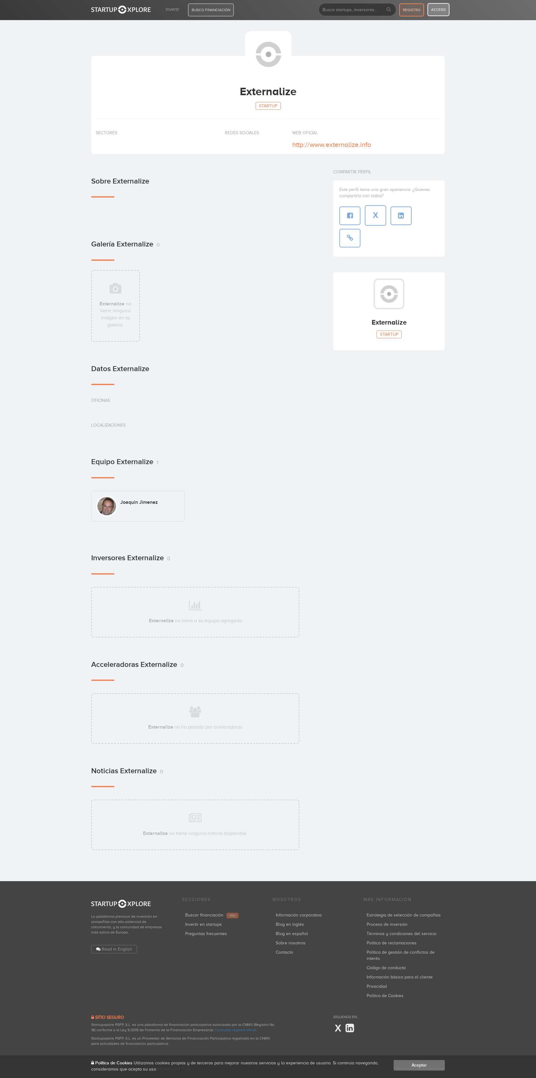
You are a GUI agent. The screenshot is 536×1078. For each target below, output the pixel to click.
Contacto (284, 952)
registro (411, 10)
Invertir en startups (203, 924)
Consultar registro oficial (235, 1030)
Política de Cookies (385, 995)
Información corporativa (299, 915)
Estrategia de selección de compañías (404, 915)
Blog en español (292, 933)
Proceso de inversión (387, 924)
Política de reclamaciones (392, 943)
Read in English (117, 949)
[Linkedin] (350, 1028)
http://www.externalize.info (331, 145)
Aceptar (419, 1065)
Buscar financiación (210, 915)
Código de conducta (386, 967)
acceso (438, 9)
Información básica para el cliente (400, 977)
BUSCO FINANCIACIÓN (211, 10)
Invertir (172, 9)
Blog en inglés (290, 924)
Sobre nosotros (291, 943)
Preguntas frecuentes (206, 933)
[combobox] (357, 9)
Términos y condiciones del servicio (401, 933)
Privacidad (377, 986)
